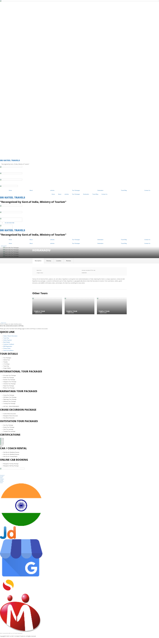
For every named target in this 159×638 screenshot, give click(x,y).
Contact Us (147, 190)
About (31, 190)
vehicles (52, 190)
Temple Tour (39, 311)
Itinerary (48, 260)
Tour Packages (76, 190)
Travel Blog (124, 190)
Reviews (68, 260)
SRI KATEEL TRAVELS (10, 160)
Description (38, 260)
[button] (3, 322)
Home (10, 190)
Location (58, 260)
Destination (100, 190)
